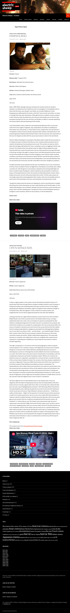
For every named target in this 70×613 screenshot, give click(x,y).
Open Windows (20, 248)
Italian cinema (57, 534)
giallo (22, 534)
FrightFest (5, 534)
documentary (24, 531)
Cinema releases (21, 33)
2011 (5, 559)
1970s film (29, 526)
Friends (60, 19)
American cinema (40, 526)
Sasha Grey (25, 465)
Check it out (12, 33)
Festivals (19, 245)
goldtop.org (7, 604)
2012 (5, 558)
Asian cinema (15, 528)
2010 (5, 561)
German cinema (11, 534)
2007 (5, 565)
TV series (5, 515)
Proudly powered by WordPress (10, 611)
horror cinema (35, 534)
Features (42, 19)
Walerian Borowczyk (49, 540)
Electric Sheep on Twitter (9, 587)
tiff (39, 540)
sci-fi (55, 537)
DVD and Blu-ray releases (9, 496)
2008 (5, 564)
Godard (32, 463)
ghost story (17, 534)
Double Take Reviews (8, 493)
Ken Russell (30, 537)
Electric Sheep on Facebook (10, 596)
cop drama (13, 235)
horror (27, 533)
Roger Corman (50, 537)
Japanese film (24, 537)
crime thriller (56, 529)
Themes (48, 19)
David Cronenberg (15, 531)
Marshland (18, 36)
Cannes (46, 529)
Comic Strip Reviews (8, 490)
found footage (24, 463)
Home (20, 19)
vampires (42, 540)
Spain (27, 235)
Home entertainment (8, 502)
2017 (5, 550)
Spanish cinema (34, 235)
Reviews (36, 19)
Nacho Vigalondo (15, 465)
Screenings (5, 512)
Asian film (24, 529)
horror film (46, 533)
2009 (5, 562)
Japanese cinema (11, 537)
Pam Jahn (23, 39)
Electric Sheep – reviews (11, 15)
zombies (56, 540)
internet (39, 463)
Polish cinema (43, 537)
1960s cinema (14, 526)
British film (40, 529)
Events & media (28, 19)
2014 (5, 555)
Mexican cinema (36, 537)
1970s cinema (22, 526)
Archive (54, 19)
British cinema (33, 529)
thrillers (48, 465)
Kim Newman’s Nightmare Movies (12, 505)
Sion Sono (22, 540)
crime (49, 529)
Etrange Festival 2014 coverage (33, 426)
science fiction (9, 540)
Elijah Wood (14, 463)
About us (66, 19)
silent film (17, 540)
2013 (5, 556)
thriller (43, 235)
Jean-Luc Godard (47, 463)
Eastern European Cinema (38, 531)
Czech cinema (7, 531)
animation (6, 529)
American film (52, 526)
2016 (5, 551)
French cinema (58, 531)
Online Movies (6, 508)
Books (4, 481)
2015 (5, 553)
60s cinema (6, 526)
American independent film (61, 526)
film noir (21, 235)
